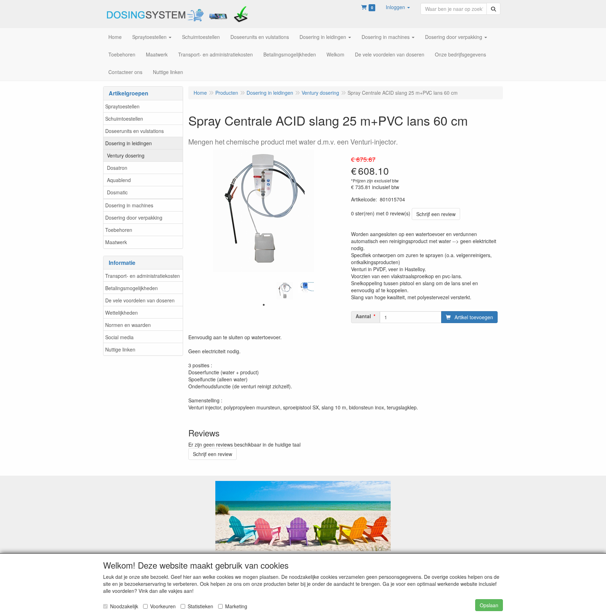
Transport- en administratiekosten (142, 275)
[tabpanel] (285, 291)
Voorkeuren (163, 606)
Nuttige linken (120, 349)
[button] (398, 7)
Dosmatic (117, 192)
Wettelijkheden (121, 312)
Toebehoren (118, 229)
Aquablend (119, 179)
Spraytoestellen (122, 106)
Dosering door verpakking (133, 217)
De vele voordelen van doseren (140, 300)
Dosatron (117, 167)
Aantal (363, 316)
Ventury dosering (125, 155)
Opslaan (489, 605)
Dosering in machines (129, 205)
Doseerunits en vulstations (134, 130)
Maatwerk (116, 242)
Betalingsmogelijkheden (131, 288)
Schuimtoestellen (124, 118)
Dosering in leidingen (128, 143)
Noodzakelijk (124, 606)
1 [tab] (263, 304)
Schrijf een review (436, 213)
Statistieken (200, 606)
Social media (119, 337)
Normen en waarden (128, 324)
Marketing (236, 606)
